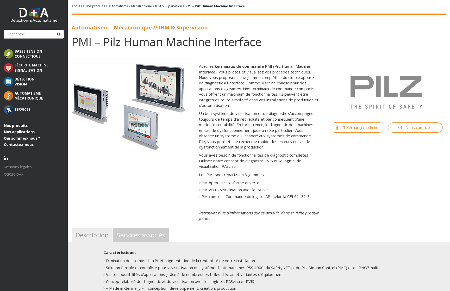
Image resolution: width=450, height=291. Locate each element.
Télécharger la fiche (360, 127)
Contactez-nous (19, 144)
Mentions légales (18, 166)
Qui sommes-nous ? (22, 138)
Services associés (141, 235)
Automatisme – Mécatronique (130, 6)
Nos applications (19, 131)
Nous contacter (419, 127)
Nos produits (16, 125)
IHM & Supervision (168, 6)
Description (92, 235)
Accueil (77, 6)
